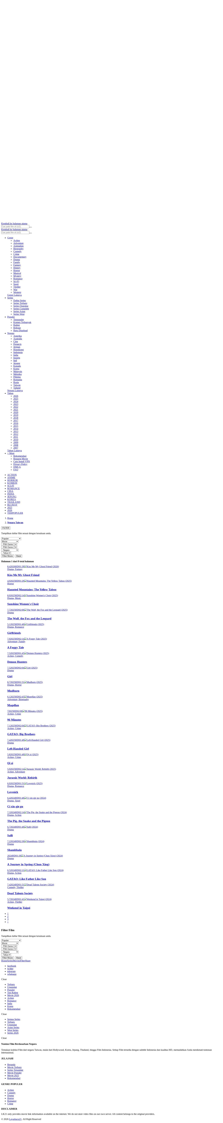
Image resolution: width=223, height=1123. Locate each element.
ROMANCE (13, 488)
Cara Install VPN (21, 461)
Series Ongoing (20, 306)
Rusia (16, 382)
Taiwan (16, 385)
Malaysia (17, 371)
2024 (15, 401)
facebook (11, 966)
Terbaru (11, 984)
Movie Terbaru (14, 1067)
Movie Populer (14, 1072)
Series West (18, 314)
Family (16, 262)
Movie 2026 (13, 995)
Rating (16, 325)
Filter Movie (7, 556)
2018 (15, 418)
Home (4, 960)
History (16, 267)
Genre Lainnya (14, 295)
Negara (10, 333)
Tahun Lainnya (14, 450)
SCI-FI (10, 485)
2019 (15, 415)
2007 (15, 448)
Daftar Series (19, 300)
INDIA (10, 494)
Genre (10, 237)
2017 (15, 420)
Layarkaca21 (15, 1119)
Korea (16, 368)
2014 (15, 428)
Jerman (16, 347)
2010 (15, 439)
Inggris (16, 357)
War (15, 289)
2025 (15, 398)
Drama (16, 259)
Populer (11, 317)
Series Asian (19, 311)
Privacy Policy (20, 464)
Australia (17, 338)
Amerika (17, 336)
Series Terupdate (15, 1070)
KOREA (11, 499)
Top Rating (12, 992)
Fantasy (17, 265)
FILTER (5, 528)
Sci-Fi (16, 281)
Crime (16, 254)
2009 (15, 442)
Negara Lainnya (15, 390)
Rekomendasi (19, 456)
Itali (15, 360)
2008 (15, 445)
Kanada (17, 366)
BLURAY (12, 505)
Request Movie (20, 458)
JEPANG (11, 496)
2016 (15, 423)
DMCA (17, 467)
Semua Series (13, 1019)
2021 (15, 409)
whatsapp (11, 974)
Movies (16, 960)
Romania (17, 379)
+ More (10, 453)
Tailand (16, 388)
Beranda (11, 1064)
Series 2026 (13, 1033)
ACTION (12, 475)
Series (10, 297)
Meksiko (17, 374)
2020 (15, 412)
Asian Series (13, 1027)
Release (17, 327)
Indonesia (18, 352)
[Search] (30, 227)
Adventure (18, 243)
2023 (15, 404)
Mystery (17, 276)
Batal (18, 556)
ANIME (11, 477)
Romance (17, 278)
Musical (17, 273)
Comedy (17, 251)
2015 (15, 426)
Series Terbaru (20, 303)
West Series (12, 1030)
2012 (15, 434)
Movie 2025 (13, 1075)
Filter (22, 960)
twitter (10, 968)
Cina (15, 341)
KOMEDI (12, 483)
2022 (15, 407)
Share (27, 960)
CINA (10, 491)
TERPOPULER (15, 513)
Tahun (10, 393)
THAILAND (13, 502)
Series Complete (21, 308)
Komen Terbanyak (22, 322)
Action (16, 240)
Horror (16, 270)
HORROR (12, 480)
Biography (18, 248)
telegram (11, 971)
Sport (16, 284)
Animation (18, 246)
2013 (15, 431)
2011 (15, 437)
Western (17, 292)
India (15, 355)
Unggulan (12, 987)
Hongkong (18, 349)
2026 (15, 396)
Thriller (16, 287)
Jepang (16, 363)
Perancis (17, 344)
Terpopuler (18, 319)
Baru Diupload (20, 330)
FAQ (15, 469)
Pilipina (17, 377)
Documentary (19, 257)
